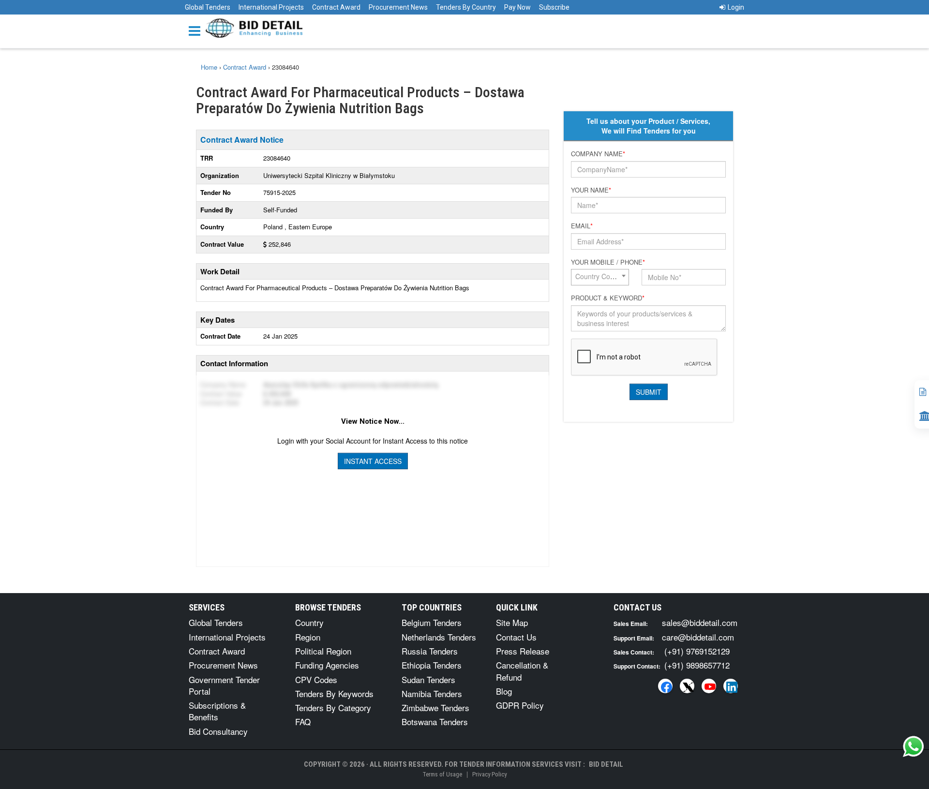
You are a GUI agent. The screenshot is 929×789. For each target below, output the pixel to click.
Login (736, 7)
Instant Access (373, 461)
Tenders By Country (466, 7)
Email (582, 226)
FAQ (303, 721)
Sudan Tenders (428, 679)
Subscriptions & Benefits (217, 711)
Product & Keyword (607, 298)
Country (309, 622)
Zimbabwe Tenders (435, 707)
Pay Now (517, 7)
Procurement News (398, 7)
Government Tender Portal (224, 685)
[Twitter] (687, 686)
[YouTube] (709, 686)
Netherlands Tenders (439, 637)
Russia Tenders (430, 651)
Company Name (598, 153)
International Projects (271, 7)
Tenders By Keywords (334, 693)
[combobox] (600, 277)
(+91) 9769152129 (697, 651)
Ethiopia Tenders (432, 665)
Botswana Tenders (435, 721)
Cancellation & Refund (522, 671)
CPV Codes (316, 679)
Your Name (591, 190)
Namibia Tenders (432, 693)
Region (307, 637)
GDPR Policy (520, 705)
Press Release (522, 651)
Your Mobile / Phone (608, 262)
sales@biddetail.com (699, 622)
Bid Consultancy (218, 731)
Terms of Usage (442, 774)
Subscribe (554, 7)
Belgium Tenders (432, 622)
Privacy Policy (489, 774)
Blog (504, 691)
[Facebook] (665, 686)
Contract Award (336, 7)
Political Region (323, 651)
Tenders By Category (333, 707)
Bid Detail (606, 764)
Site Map (512, 622)
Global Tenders (207, 7)
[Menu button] (197, 30)
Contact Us (516, 637)
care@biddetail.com (698, 637)
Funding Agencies (327, 665)
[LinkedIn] (730, 686)
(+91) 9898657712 (697, 665)
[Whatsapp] (913, 746)
